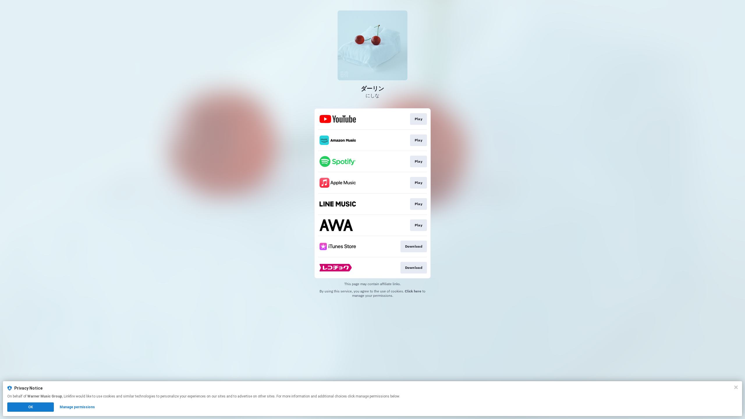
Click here (413, 291)
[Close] (736, 387)
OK (30, 407)
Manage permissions (77, 407)
